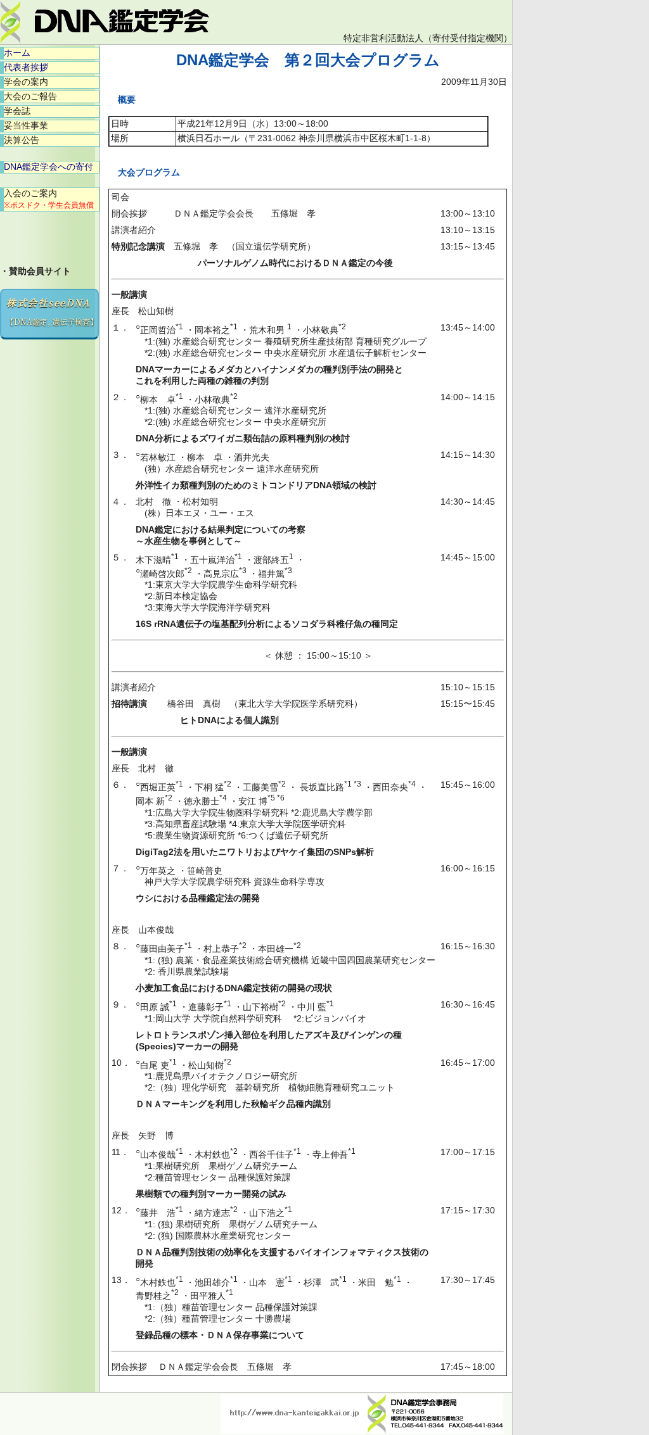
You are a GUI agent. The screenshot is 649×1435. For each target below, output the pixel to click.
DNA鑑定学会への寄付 (48, 166)
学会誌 (17, 111)
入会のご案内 (49, 199)
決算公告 (21, 140)
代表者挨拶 (26, 67)
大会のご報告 (30, 96)
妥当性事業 (26, 125)
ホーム (17, 52)
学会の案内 (26, 82)
